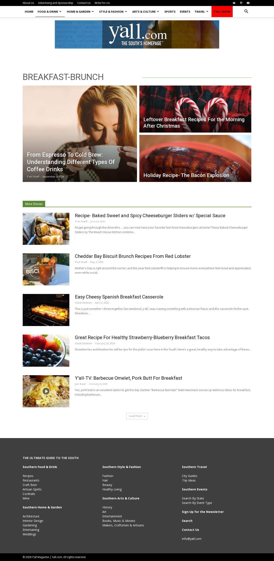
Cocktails (29, 494)
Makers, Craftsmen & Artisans (123, 525)
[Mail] (234, 3)
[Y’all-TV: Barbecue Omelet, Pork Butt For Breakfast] (46, 391)
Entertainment (112, 516)
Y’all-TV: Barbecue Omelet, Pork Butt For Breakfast (128, 378)
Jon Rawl (80, 383)
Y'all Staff (33, 176)
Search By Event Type (197, 503)
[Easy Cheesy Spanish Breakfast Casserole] (46, 310)
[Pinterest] (241, 3)
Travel (200, 11)
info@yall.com (191, 539)
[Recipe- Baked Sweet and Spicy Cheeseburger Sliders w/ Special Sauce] (46, 229)
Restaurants (31, 480)
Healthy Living (112, 489)
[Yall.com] (137, 34)
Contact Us (84, 3)
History (107, 507)
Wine (26, 498)
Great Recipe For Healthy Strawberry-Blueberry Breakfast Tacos (142, 337)
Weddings (29, 534)
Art (104, 512)
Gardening (30, 525)
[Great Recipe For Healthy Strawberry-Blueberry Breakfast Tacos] (46, 351)
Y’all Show (222, 11)
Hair (105, 480)
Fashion (107, 476)
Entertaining (31, 530)
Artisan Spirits (32, 489)
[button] (246, 12)
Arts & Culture (144, 11)
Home (29, 11)
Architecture (31, 516)
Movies (130, 521)
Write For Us (102, 3)
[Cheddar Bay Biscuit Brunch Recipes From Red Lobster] (46, 269)
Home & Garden (78, 11)
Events (185, 11)
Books (106, 521)
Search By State (193, 498)
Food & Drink (48, 11)
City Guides (189, 476)
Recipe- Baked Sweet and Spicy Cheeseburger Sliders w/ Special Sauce (150, 215)
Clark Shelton (83, 302)
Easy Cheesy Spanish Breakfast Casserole (119, 297)
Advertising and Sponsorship (55, 3)
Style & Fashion (111, 11)
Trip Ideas (189, 480)
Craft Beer (30, 485)
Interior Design (33, 521)
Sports (170, 11)
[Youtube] (248, 3)
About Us (28, 3)
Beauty (107, 485)
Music (117, 521)
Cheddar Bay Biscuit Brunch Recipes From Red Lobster (133, 256)
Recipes (28, 476)
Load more (135, 416)
